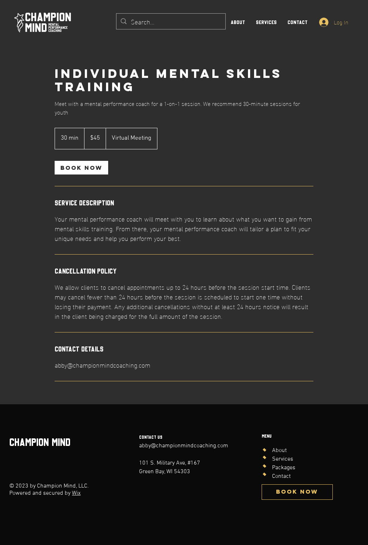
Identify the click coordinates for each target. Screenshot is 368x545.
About (279, 450)
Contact (281, 476)
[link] (81, 167)
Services (282, 459)
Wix (76, 493)
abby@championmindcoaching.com (183, 445)
